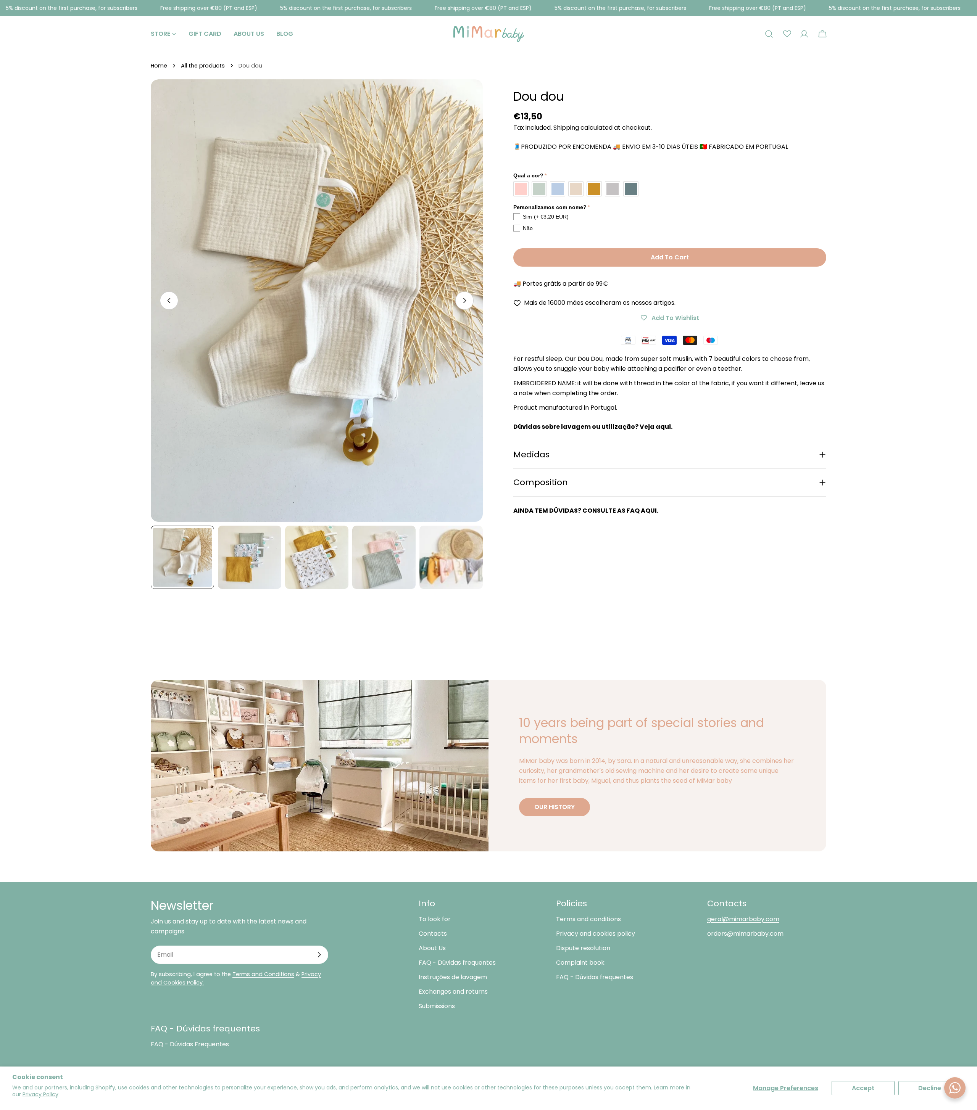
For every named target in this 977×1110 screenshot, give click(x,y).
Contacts (433, 933)
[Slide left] (169, 300)
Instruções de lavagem (453, 977)
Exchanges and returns (453, 991)
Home (159, 65)
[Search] (769, 34)
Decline (929, 1088)
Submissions (437, 1006)
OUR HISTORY (554, 807)
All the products (203, 65)
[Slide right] (464, 300)
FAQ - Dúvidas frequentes (457, 962)
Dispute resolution (583, 948)
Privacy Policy (40, 1094)
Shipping (566, 127)
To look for (435, 919)
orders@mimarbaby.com (745, 933)
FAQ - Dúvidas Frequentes (190, 1044)
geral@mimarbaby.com (743, 919)
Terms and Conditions (263, 974)
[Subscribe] (319, 955)
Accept (863, 1088)
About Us (432, 948)
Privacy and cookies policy (595, 933)
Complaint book (580, 962)
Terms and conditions (588, 919)
